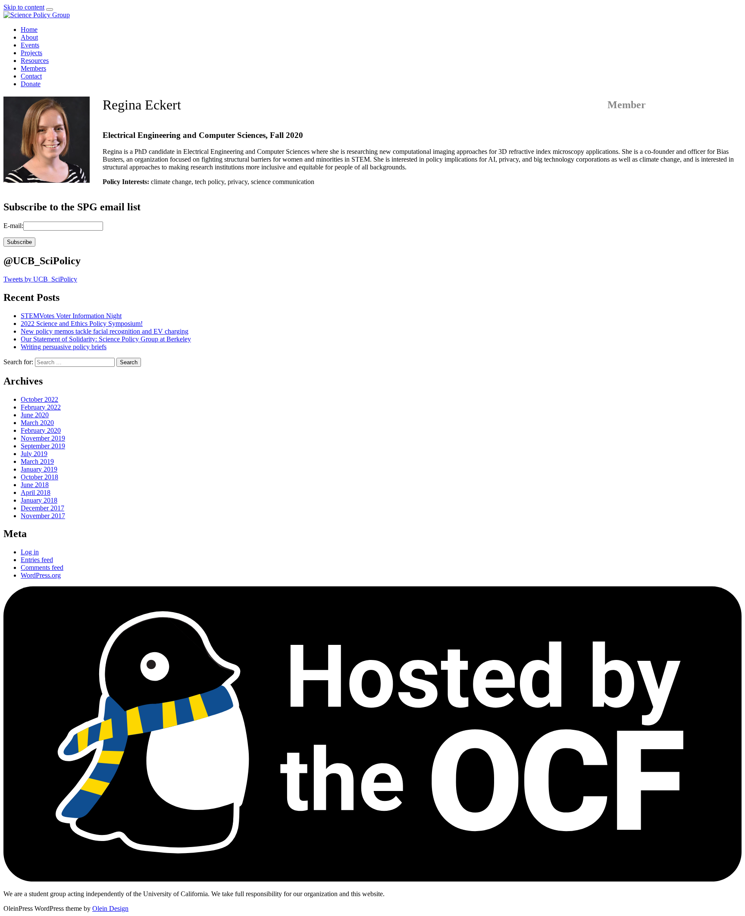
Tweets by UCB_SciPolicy (40, 279)
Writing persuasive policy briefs (63, 346)
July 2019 (34, 453)
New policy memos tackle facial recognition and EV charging (104, 331)
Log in (30, 552)
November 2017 (43, 515)
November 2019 (43, 438)
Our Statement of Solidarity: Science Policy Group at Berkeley (106, 339)
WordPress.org (41, 575)
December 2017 (42, 508)
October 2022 (39, 399)
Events (30, 45)
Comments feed (42, 567)
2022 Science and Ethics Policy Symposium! (82, 323)
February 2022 (41, 407)
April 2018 (35, 492)
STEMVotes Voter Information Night (71, 315)
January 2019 (39, 469)
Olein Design (110, 908)
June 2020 (35, 415)
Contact (31, 76)
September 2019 (43, 446)
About (29, 37)
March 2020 (37, 422)
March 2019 (37, 461)
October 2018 (39, 477)
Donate (31, 84)
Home (29, 29)
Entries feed (37, 559)
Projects (31, 52)
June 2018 (35, 484)
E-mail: (13, 225)
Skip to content (23, 7)
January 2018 (39, 500)
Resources (35, 60)
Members (33, 68)
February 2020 (41, 430)
